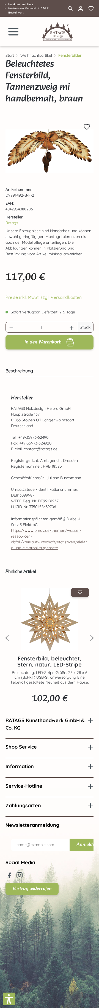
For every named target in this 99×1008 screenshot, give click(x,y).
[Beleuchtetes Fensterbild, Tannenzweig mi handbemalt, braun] (50, 151)
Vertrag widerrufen (32, 889)
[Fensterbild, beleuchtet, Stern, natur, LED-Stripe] (49, 619)
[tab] (48, 370)
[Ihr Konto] (80, 8)
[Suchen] (70, 8)
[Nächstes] (92, 638)
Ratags (12, 222)
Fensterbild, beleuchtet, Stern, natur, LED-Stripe (49, 661)
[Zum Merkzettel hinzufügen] (87, 127)
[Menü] (13, 31)
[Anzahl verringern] (11, 327)
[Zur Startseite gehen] (57, 31)
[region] (49, 151)
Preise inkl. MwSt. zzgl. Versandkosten (44, 297)
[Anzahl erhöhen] (72, 327)
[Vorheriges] (7, 638)
